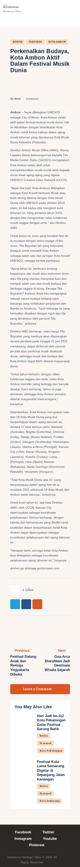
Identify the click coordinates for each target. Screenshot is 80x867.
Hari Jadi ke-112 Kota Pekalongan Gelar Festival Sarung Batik (51, 722)
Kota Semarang (49, 801)
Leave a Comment (37, 688)
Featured (35, 41)
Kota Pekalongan (50, 750)
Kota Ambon (57, 41)
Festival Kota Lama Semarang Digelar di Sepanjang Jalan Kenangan (51, 770)
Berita (17, 41)
